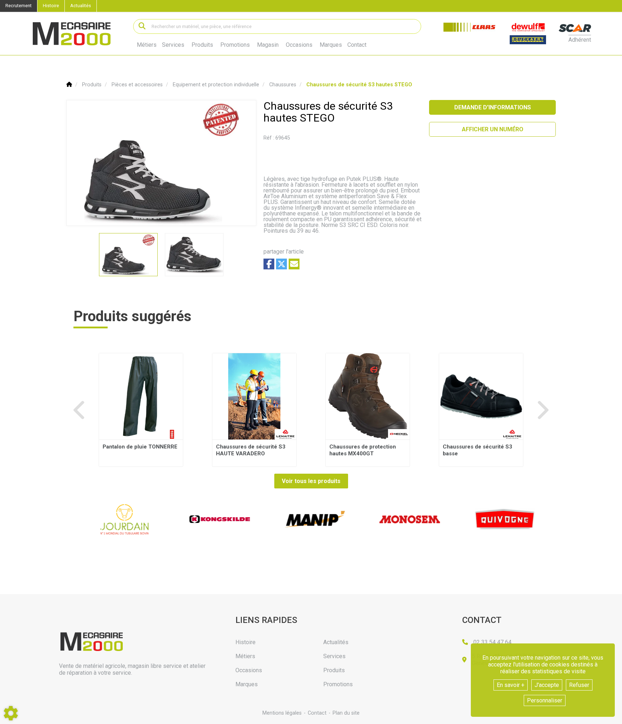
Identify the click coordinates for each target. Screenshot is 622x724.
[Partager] (294, 264)
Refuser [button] (579, 685)
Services (173, 44)
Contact (356, 45)
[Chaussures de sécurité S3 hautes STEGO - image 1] (128, 254)
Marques (331, 45)
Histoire (51, 5)
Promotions (235, 45)
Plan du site (346, 713)
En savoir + (510, 685)
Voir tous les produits (311, 481)
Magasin (268, 45)
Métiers (147, 44)
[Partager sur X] (281, 264)
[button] (359, 85)
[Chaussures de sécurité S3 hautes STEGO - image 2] (194, 254)
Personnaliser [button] (544, 700)
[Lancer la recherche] (142, 26)
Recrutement (18, 5)
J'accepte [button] (547, 685)
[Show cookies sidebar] (11, 713)
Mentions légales (282, 713)
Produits (202, 44)
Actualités (80, 5)
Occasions (299, 45)
